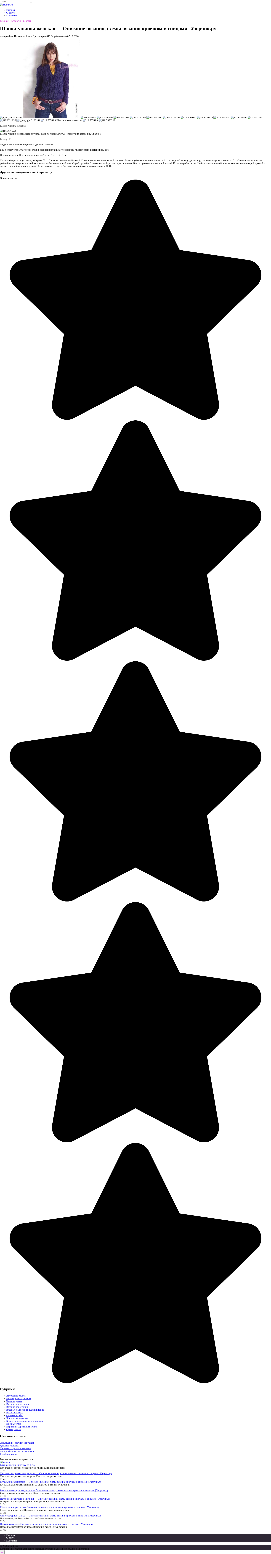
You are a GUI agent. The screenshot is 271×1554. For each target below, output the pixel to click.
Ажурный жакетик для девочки (17, 1451)
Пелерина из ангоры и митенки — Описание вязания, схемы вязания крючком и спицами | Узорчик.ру (55, 1498)
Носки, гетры (13, 1423)
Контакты (11, 15)
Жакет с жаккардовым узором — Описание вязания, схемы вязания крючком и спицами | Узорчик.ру (54, 1490)
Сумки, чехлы (13, 1429)
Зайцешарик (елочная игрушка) (17, 1442)
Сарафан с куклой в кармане (15, 1448)
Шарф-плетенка (8, 1454)
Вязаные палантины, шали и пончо (25, 1409)
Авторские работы (16, 1395)
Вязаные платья (14, 1412)
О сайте (10, 12)
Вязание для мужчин (17, 1407)
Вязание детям (14, 1401)
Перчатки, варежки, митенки (21, 1426)
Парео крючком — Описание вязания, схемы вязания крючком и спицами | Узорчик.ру (46, 1524)
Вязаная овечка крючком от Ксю (17, 1465)
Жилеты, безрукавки (17, 1418)
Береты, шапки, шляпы (18, 1398)
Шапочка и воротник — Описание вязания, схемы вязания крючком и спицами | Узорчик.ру (49, 1507)
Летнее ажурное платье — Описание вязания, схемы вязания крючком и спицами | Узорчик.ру (50, 1515)
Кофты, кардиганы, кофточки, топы (25, 1421)
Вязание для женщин (17, 1404)
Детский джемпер (9, 1445)
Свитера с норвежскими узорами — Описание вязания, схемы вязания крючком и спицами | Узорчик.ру (56, 1473)
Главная (10, 10)
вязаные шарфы (14, 1415)
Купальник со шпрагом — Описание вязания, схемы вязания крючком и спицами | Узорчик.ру (50, 1481)
